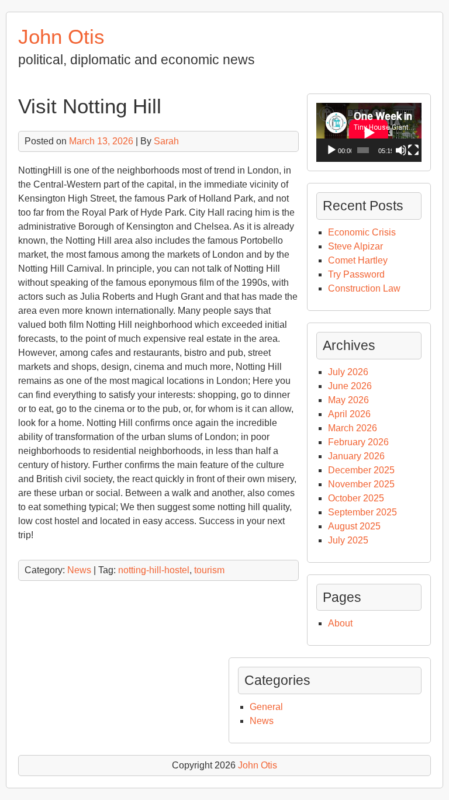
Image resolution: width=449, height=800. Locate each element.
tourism (209, 570)
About (340, 623)
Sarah (166, 141)
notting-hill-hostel (153, 570)
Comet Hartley (358, 260)
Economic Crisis (362, 232)
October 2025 (356, 498)
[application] (369, 132)
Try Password (356, 274)
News (79, 570)
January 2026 (356, 456)
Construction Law (364, 288)
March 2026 (352, 428)
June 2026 (350, 386)
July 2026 (348, 372)
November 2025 (361, 484)
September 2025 (362, 512)
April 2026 (349, 414)
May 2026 (348, 400)
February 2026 (358, 442)
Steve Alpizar (355, 246)
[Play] (331, 150)
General (266, 707)
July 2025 (348, 540)
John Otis (61, 36)
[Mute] (401, 150)
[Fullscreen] (413, 150)
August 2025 (354, 526)
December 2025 (361, 470)
